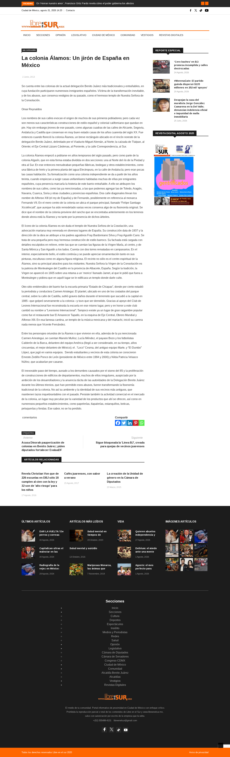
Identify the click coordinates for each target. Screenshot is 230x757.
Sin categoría (29, 50)
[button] (202, 3)
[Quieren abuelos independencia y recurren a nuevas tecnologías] (125, 536)
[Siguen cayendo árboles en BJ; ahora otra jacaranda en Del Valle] (172, 570)
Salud (115, 640)
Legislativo (78, 35)
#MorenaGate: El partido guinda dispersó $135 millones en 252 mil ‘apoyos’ (190, 84)
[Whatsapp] (141, 423)
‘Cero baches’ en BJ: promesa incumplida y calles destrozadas (191, 65)
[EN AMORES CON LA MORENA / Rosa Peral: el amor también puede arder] (186, 570)
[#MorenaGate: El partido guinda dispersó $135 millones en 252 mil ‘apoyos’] (162, 86)
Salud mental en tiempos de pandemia (97, 535)
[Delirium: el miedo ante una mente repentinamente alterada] (125, 553)
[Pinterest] (136, 423)
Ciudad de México (103, 35)
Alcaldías (115, 676)
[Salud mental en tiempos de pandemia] (77, 536)
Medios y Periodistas (115, 632)
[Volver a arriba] (220, 745)
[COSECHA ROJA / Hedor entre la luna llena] (200, 556)
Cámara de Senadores (115, 656)
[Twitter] (124, 423)
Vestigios (147, 35)
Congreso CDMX (115, 660)
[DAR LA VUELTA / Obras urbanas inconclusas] (172, 556)
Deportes (115, 620)
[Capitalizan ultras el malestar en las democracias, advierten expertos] (29, 553)
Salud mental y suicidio (83, 548)
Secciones (43, 35)
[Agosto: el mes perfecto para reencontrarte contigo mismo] (125, 569)
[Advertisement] (178, 236)
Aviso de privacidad (198, 752)
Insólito (115, 628)
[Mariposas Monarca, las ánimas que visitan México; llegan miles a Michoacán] (77, 569)
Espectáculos (115, 624)
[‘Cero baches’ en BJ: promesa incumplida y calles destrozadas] (162, 67)
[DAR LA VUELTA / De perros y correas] (29, 536)
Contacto (70, 10)
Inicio (26, 35)
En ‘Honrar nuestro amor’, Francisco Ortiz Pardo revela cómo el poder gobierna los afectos (85, 3)
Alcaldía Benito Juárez (115, 672)
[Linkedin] (130, 423)
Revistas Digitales (171, 35)
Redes (115, 636)
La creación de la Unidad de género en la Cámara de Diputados (125, 477)
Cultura (115, 616)
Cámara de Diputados (115, 652)
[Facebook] (118, 423)
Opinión (60, 35)
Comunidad (128, 35)
